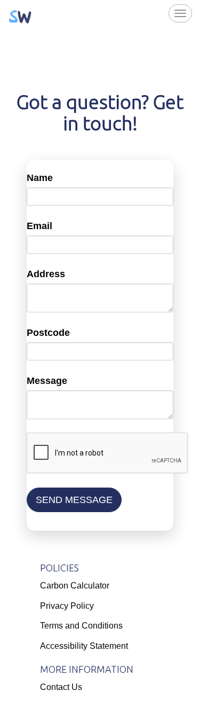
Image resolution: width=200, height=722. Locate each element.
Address (46, 274)
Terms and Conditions (81, 625)
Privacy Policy (67, 605)
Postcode (48, 332)
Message (47, 380)
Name (40, 177)
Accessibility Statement (84, 645)
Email (39, 226)
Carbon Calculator (74, 585)
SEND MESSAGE (74, 500)
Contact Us (61, 687)
